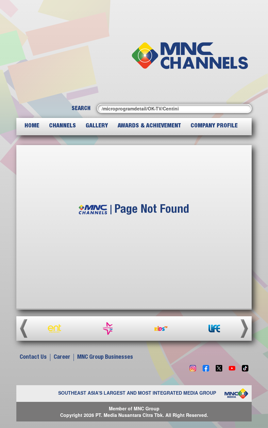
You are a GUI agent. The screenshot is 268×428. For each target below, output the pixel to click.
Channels (62, 126)
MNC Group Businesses (105, 357)
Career (62, 357)
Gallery (97, 126)
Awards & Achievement (149, 126)
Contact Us (33, 357)
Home (32, 126)
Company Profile (214, 126)
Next (244, 328)
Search (81, 109)
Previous (24, 328)
